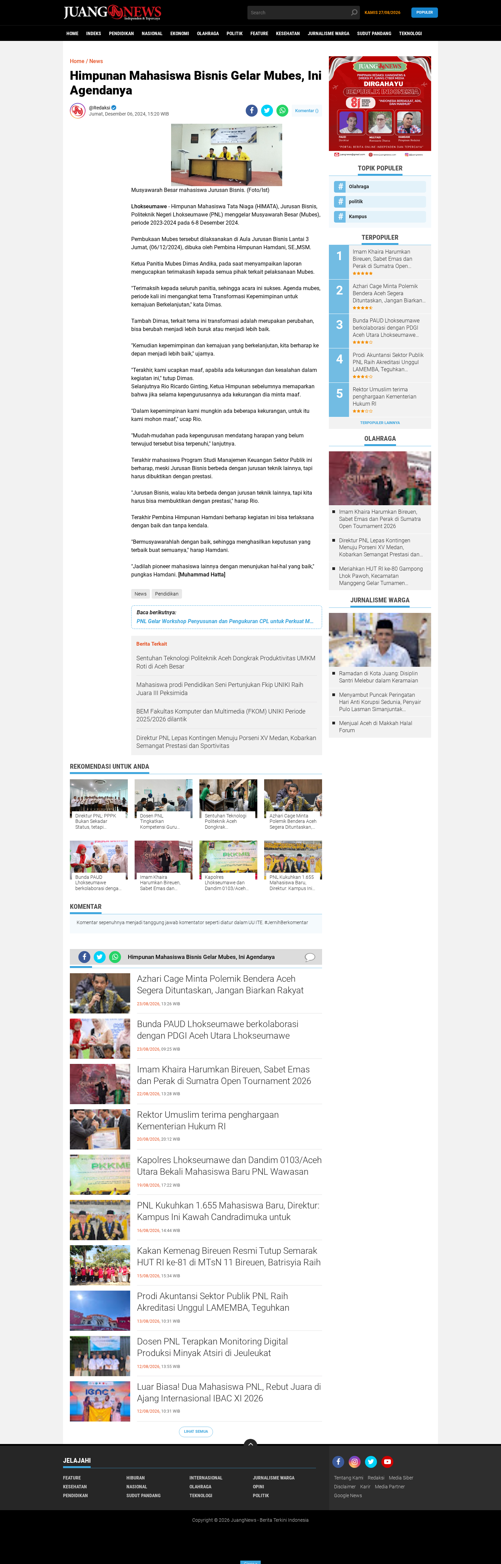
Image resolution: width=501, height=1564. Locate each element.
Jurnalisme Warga (328, 33)
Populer (424, 12)
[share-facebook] (252, 111)
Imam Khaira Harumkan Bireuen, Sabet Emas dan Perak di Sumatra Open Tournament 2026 (224, 1075)
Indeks (93, 33)
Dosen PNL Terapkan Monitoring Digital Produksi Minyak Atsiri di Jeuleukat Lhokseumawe (212, 1353)
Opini (258, 1486)
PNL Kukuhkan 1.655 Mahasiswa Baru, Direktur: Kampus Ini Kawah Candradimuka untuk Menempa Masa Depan (228, 1217)
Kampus (358, 216)
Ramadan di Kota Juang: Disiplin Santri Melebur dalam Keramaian (378, 677)
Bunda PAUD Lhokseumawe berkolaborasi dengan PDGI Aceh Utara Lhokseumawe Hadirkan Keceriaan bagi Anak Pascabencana (223, 1035)
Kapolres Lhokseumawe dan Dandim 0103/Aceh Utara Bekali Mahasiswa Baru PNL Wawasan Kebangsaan (229, 1171)
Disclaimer (345, 1486)
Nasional (152, 33)
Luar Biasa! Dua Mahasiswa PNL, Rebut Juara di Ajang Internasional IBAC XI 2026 (229, 1392)
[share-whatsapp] (282, 111)
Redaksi (376, 1477)
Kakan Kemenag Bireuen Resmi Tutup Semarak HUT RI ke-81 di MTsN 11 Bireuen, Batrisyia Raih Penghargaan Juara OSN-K (229, 1262)
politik (235, 33)
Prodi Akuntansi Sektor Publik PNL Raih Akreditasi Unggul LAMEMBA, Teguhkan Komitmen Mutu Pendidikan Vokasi (213, 1307)
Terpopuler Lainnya (380, 423)
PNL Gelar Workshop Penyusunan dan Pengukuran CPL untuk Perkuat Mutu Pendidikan (227, 621)
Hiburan (135, 1477)
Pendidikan (121, 33)
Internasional (206, 1477)
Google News (348, 1495)
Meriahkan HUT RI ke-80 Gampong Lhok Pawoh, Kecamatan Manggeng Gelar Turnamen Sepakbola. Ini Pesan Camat (381, 576)
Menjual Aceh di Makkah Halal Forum (375, 727)
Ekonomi (179, 33)
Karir (365, 1486)
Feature (259, 33)
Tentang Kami (348, 1477)
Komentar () (307, 110)
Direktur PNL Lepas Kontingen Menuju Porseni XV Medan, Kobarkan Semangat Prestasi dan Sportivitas (379, 547)
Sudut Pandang (374, 33)
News (141, 594)
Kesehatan (288, 33)
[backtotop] (250, 1446)
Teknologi (410, 33)
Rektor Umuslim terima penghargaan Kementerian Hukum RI (208, 1120)
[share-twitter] (267, 111)
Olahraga (208, 33)
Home (72, 33)
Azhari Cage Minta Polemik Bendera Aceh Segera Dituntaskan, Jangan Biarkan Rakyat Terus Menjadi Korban (220, 990)
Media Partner (390, 1486)
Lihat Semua (196, 1431)
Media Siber (401, 1477)
